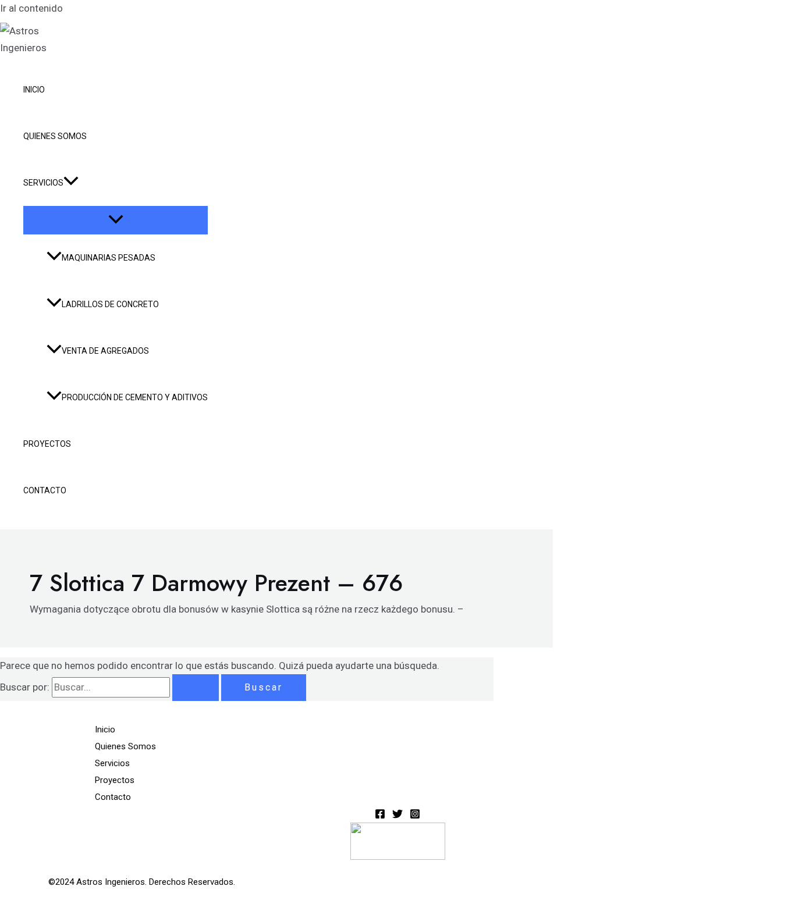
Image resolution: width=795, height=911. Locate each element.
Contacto (44, 490)
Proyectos (47, 444)
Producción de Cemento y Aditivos (135, 397)
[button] (71, 182)
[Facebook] (380, 815)
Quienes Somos (55, 136)
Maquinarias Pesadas (108, 257)
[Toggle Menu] (115, 220)
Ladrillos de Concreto (110, 304)
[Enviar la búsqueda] (195, 687)
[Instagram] (415, 815)
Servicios (43, 182)
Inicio (34, 89)
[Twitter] (397, 815)
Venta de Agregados (105, 350)
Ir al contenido (31, 8)
